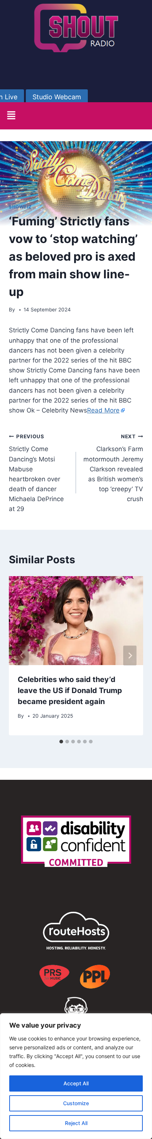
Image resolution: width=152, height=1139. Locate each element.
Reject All (76, 1123)
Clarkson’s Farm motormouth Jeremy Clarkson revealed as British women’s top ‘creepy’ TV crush (113, 468)
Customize (76, 1103)
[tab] (61, 741)
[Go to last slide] (22, 655)
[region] (76, 1076)
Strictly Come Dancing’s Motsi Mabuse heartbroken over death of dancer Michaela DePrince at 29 (36, 473)
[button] (11, 116)
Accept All (76, 1083)
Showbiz (20, 207)
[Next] (130, 655)
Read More (103, 410)
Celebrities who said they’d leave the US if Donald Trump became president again (70, 690)
